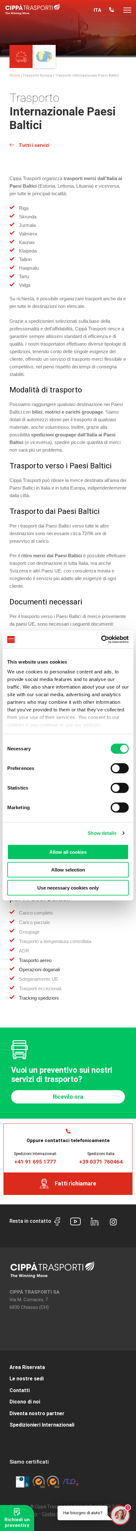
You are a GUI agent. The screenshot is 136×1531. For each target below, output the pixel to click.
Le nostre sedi (26, 1379)
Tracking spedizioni (39, 998)
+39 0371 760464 (101, 1162)
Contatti (19, 1390)
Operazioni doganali (39, 969)
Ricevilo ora (68, 1096)
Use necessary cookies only (68, 887)
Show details (102, 833)
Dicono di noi (24, 1402)
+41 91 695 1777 (35, 1162)
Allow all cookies (68, 851)
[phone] (111, 10)
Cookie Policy (55, 1513)
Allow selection (68, 869)
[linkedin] (95, 1222)
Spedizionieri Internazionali (41, 1425)
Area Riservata (27, 1367)
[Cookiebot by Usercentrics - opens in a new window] (101, 639)
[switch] (120, 768)
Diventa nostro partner (37, 1413)
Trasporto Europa (37, 75)
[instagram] (113, 1221)
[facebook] (57, 1222)
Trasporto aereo (35, 960)
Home (14, 75)
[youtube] (75, 1222)
